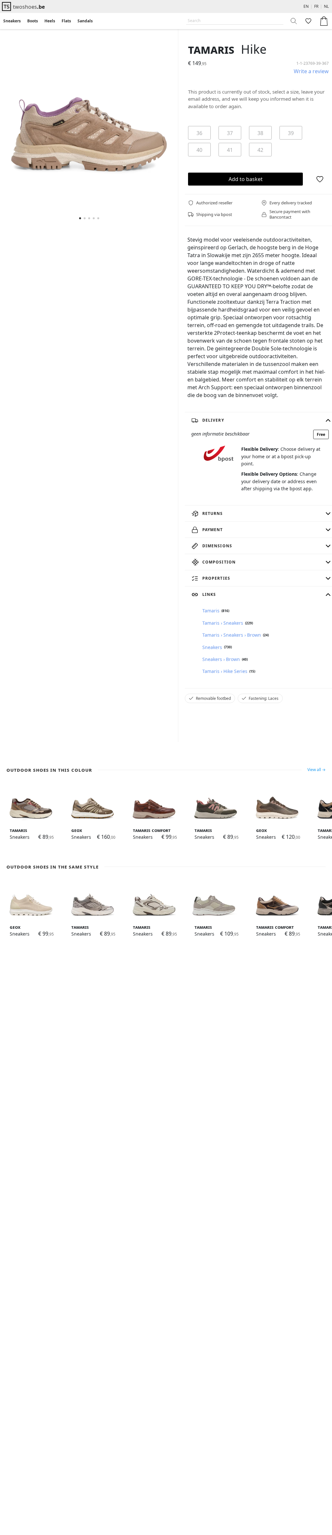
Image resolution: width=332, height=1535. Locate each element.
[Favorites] (308, 21)
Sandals (85, 21)
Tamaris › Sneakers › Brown (231, 635)
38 (260, 133)
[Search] (294, 21)
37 (230, 133)
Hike (254, 49)
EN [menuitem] (306, 6)
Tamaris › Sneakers (222, 623)
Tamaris (211, 49)
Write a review (311, 71)
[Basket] (324, 21)
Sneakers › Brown (221, 659)
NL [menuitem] (326, 6)
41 (230, 150)
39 (291, 133)
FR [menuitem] (316, 6)
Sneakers (12, 21)
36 (199, 133)
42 (260, 150)
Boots (32, 21)
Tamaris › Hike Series (224, 671)
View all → (316, 770)
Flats (66, 21)
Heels (49, 21)
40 (199, 150)
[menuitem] (12, 21)
